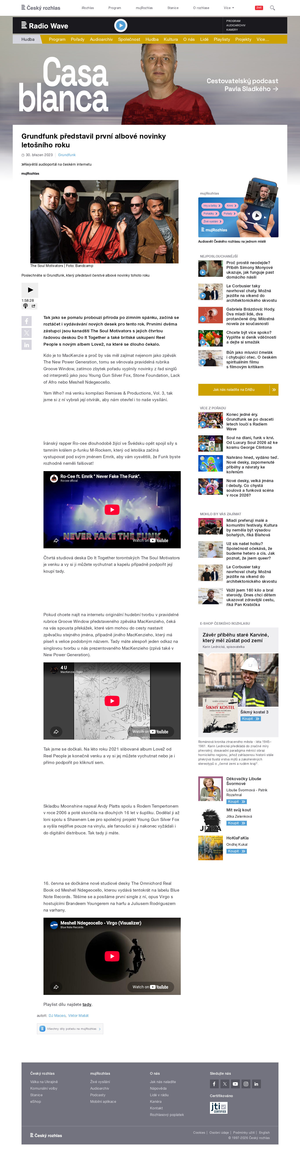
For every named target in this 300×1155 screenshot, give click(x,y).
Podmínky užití (244, 1132)
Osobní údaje (219, 1132)
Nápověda (158, 1088)
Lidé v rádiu (159, 1095)
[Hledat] (272, 8)
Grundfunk (67, 155)
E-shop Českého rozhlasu (225, 624)
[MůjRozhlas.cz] (30, 174)
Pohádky (209, 213)
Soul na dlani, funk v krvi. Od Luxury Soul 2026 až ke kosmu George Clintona (252, 442)
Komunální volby (43, 1088)
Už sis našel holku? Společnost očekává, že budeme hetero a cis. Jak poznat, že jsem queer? (250, 550)
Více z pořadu (213, 408)
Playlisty (222, 39)
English (264, 1132)
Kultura (171, 39)
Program (114, 8)
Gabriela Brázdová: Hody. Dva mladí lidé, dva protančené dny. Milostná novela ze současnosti (250, 316)
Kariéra (155, 1102)
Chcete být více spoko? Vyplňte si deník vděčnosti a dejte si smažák (251, 337)
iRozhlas (88, 8)
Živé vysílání (211, 221)
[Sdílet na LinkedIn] (27, 345)
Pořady (78, 39)
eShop (35, 1102)
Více (263, 39)
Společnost (129, 39)
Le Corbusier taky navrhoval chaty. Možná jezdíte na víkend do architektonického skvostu (251, 293)
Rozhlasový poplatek (167, 1115)
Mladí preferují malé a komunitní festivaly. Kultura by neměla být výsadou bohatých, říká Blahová (251, 527)
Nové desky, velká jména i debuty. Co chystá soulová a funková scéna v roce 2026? (250, 487)
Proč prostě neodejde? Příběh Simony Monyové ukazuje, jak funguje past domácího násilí (250, 269)
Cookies (199, 1132)
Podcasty (98, 1095)
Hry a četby (210, 205)
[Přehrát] (30, 290)
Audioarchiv (235, 25)
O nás (189, 39)
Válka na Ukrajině (44, 1082)
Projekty (243, 39)
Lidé (204, 39)
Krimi (230, 205)
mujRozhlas (144, 8)
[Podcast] (25, 306)
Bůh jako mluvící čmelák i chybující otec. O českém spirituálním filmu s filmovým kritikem (251, 359)
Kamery (232, 29)
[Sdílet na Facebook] (27, 321)
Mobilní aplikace (103, 1102)
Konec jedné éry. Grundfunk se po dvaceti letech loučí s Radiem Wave (249, 421)
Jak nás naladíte (163, 1082)
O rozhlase (201, 8)
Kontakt (156, 1108)
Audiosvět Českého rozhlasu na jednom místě (232, 241)
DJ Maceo (57, 1016)
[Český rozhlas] (41, 8)
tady (87, 1004)
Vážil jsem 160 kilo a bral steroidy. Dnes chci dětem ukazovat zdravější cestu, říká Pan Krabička (251, 597)
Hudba (28, 39)
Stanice (173, 8)
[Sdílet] (33, 306)
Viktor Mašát (78, 1016)
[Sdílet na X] (27, 333)
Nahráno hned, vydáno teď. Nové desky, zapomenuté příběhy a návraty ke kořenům (252, 464)
